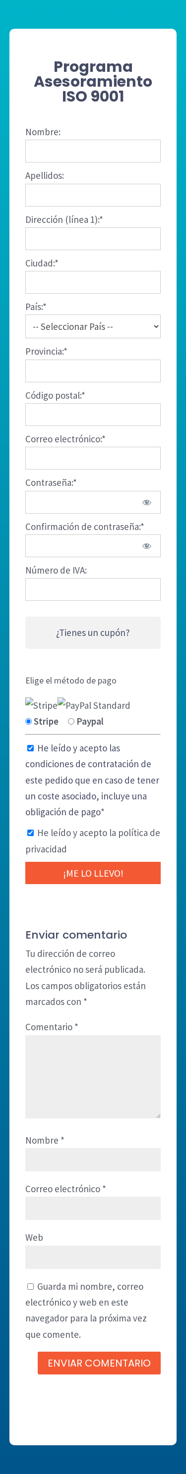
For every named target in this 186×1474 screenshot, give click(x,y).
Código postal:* (55, 395)
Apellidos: (44, 175)
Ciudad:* (42, 263)
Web (34, 1237)
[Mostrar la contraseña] (146, 502)
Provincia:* (46, 351)
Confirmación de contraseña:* (84, 526)
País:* (36, 307)
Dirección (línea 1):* (64, 219)
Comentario (51, 1027)
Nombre (44, 1140)
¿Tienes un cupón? (93, 632)
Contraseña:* (51, 482)
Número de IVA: (56, 570)
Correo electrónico (65, 1189)
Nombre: (43, 132)
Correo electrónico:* (65, 439)
